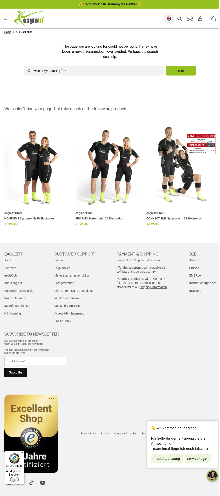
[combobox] (93, 71)
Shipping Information (151, 287)
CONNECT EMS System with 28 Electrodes (174, 218)
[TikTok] (31, 482)
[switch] (14, 479)
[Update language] (165, 18)
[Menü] (21, 453)
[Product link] (39, 171)
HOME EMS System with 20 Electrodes (29, 218)
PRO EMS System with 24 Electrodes (99, 218)
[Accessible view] (186, 18)
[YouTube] (42, 482)
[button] (6, 18)
